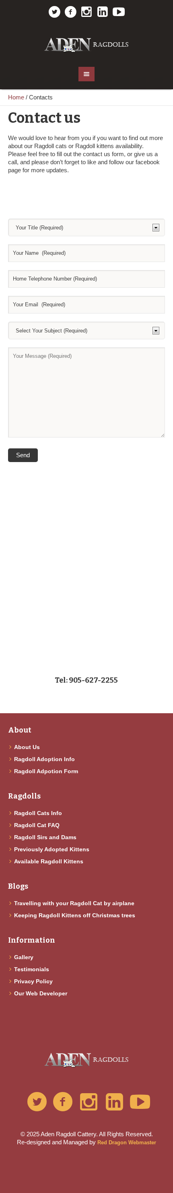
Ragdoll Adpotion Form (46, 771)
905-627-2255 (93, 680)
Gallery (23, 957)
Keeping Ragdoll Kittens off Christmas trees (74, 915)
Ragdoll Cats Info (38, 813)
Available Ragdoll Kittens (48, 861)
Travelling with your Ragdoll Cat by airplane (74, 903)
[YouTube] (119, 12)
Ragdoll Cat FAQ (37, 825)
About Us (27, 747)
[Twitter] (54, 12)
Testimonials (31, 969)
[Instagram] (86, 12)
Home (16, 97)
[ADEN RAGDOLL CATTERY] (87, 41)
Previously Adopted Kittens (51, 849)
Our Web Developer (40, 993)
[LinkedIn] (103, 12)
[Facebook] (70, 12)
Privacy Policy (33, 981)
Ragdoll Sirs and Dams (45, 837)
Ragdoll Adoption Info (44, 759)
